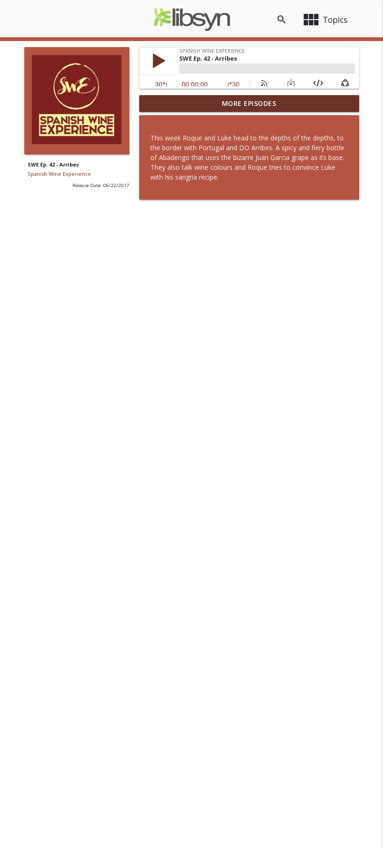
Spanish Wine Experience (59, 173)
